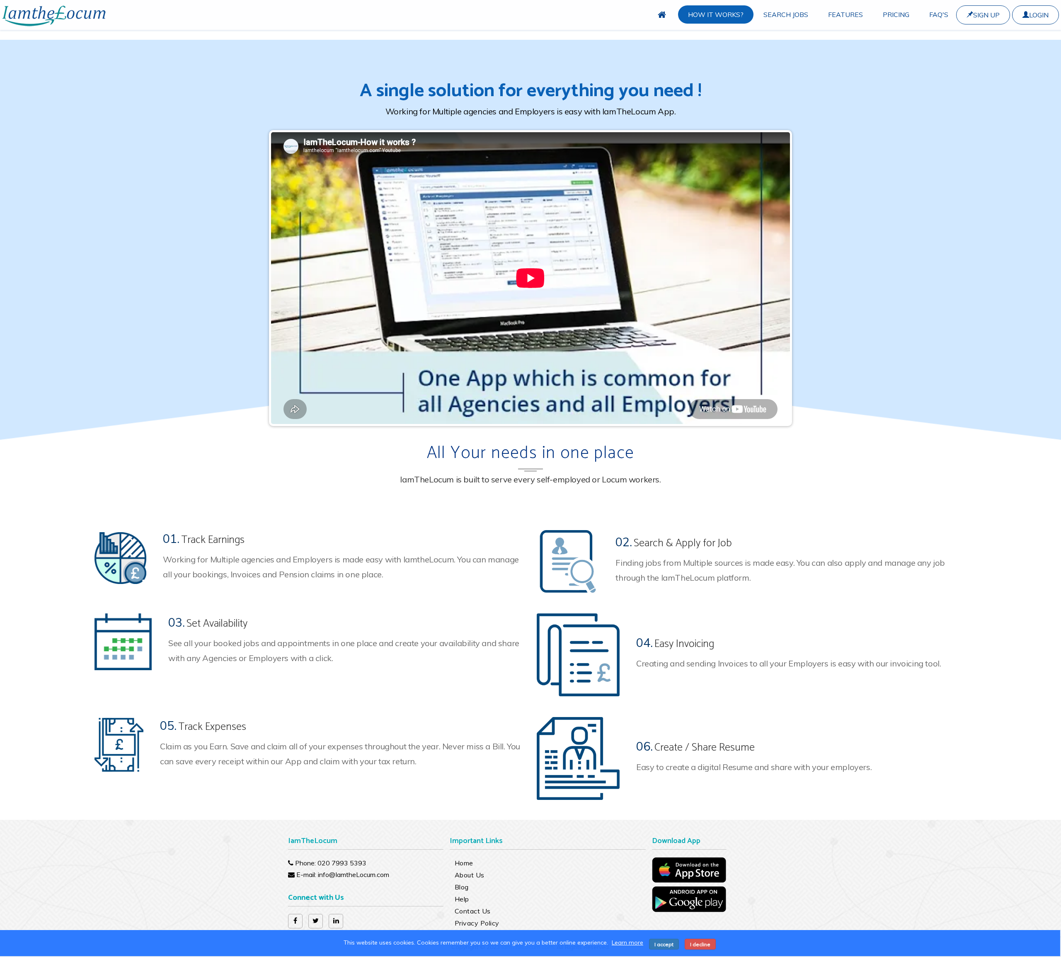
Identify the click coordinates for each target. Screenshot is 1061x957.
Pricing (896, 14)
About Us (469, 875)
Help (462, 899)
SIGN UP (986, 15)
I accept (663, 944)
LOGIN (1039, 15)
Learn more (627, 942)
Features (845, 14)
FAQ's (938, 14)
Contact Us (473, 911)
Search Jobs (785, 14)
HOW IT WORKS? (716, 14)
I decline (700, 944)
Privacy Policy (477, 923)
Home (464, 863)
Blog (462, 887)
